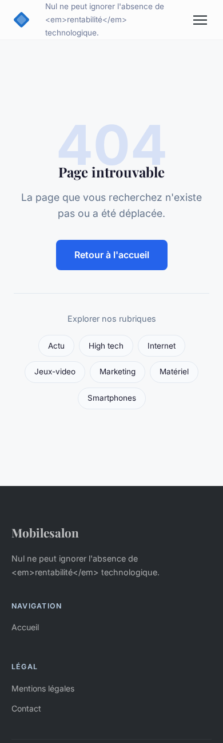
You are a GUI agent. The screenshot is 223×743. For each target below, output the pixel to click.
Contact (26, 708)
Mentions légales (42, 688)
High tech (106, 345)
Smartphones (111, 397)
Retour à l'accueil (111, 254)
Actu (56, 345)
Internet (162, 345)
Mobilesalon (45, 532)
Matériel (174, 371)
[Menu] (200, 20)
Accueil (25, 627)
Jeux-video (54, 371)
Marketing (117, 371)
